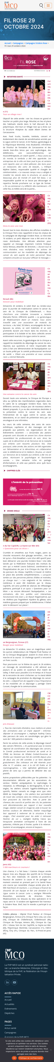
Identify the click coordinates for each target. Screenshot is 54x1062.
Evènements (11, 1008)
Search (41, 5)
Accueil (8, 43)
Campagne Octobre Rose (36, 43)
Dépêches (9, 1013)
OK (14, 1058)
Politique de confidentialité (30, 1058)
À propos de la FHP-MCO (17, 1037)
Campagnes (18, 43)
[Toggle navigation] (48, 5)
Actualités (9, 1004)
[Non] (50, 1049)
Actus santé (10, 1028)
